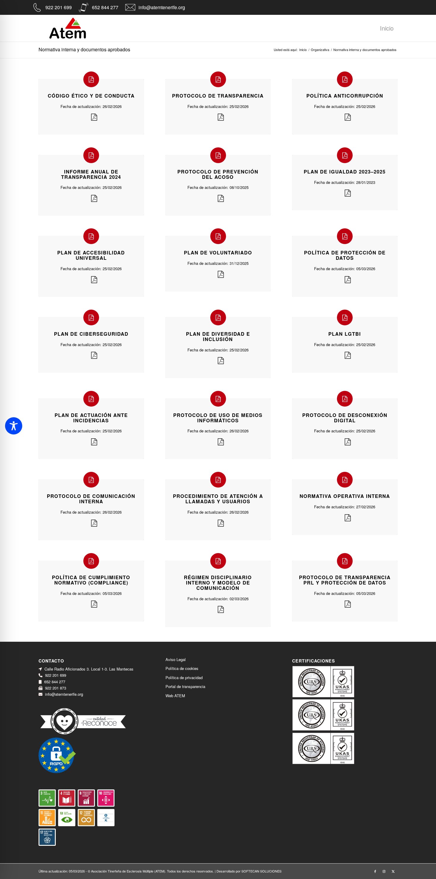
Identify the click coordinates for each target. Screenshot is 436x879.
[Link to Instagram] (384, 871)
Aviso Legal (176, 659)
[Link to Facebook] (375, 871)
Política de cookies (182, 668)
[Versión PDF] (94, 117)
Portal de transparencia (185, 686)
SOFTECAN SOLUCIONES (261, 871)
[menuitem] (386, 29)
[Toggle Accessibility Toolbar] (13, 426)
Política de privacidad (184, 677)
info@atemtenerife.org (162, 7)
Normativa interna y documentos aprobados (84, 49)
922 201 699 (58, 7)
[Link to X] (393, 871)
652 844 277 (105, 7)
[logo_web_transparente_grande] (68, 28)
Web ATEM (175, 695)
